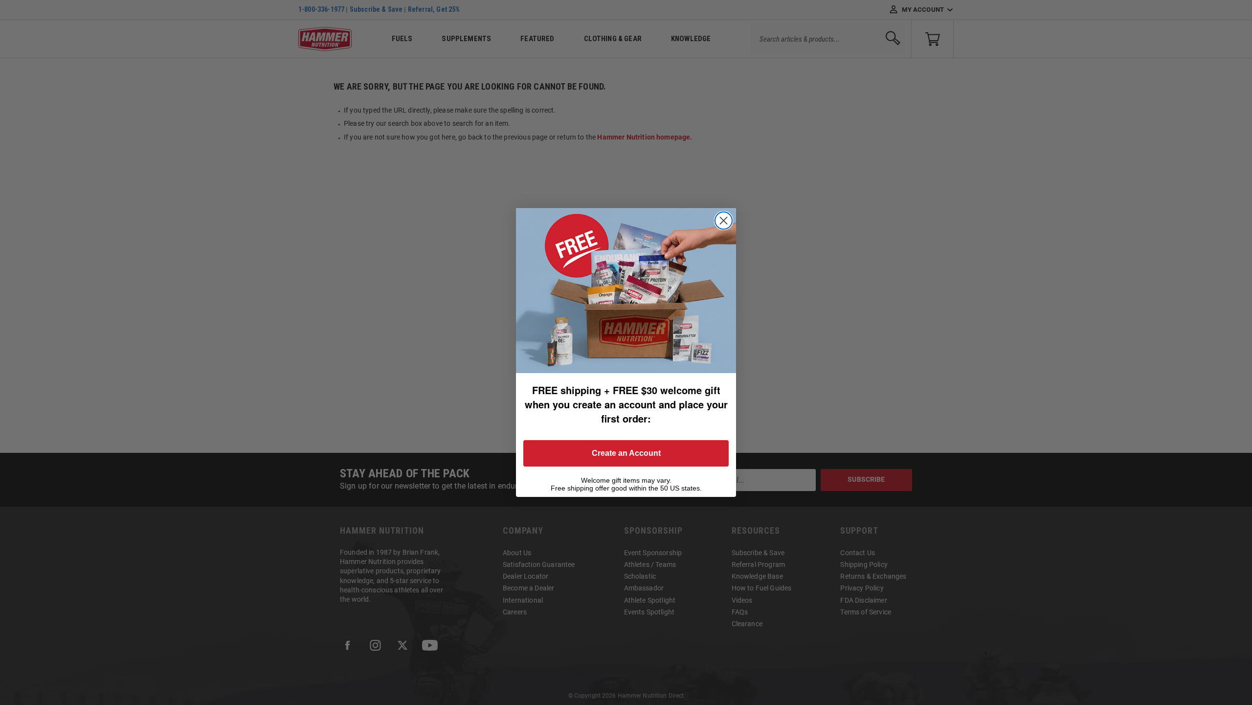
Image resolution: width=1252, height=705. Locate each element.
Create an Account (626, 453)
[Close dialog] (723, 220)
